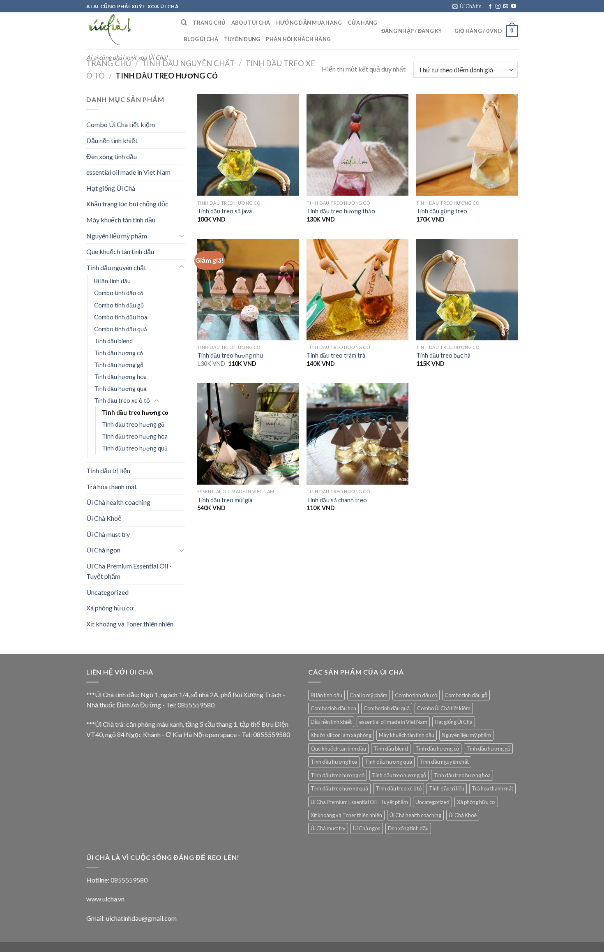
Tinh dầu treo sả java (224, 211)
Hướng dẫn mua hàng (309, 22)
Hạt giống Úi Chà (110, 188)
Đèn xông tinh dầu (111, 156)
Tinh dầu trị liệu (108, 470)
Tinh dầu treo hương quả (135, 448)
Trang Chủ (209, 22)
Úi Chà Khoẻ (104, 518)
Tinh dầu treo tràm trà (336, 355)
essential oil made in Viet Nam (128, 172)
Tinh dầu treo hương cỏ (135, 412)
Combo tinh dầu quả (120, 329)
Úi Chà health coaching (118, 502)
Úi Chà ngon (103, 550)
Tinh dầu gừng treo (441, 211)
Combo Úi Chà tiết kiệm (120, 124)
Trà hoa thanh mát (111, 486)
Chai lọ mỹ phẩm (368, 695)
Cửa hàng (362, 22)
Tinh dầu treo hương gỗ (133, 424)
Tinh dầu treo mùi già (224, 500)
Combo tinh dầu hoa (120, 317)
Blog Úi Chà (201, 39)
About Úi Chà (250, 22)
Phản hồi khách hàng (298, 39)
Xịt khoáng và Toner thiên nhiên (129, 624)
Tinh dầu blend (113, 340)
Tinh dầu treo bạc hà (443, 355)
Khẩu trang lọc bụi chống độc (127, 204)
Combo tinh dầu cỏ (118, 292)
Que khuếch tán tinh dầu (120, 251)
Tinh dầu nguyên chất (188, 63)
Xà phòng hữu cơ (110, 608)
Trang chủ (108, 63)
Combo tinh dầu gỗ (119, 305)
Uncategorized (107, 592)
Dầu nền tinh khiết (112, 140)
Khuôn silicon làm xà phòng (341, 735)
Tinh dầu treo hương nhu (230, 355)
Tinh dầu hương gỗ (118, 364)
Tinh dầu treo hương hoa (135, 436)
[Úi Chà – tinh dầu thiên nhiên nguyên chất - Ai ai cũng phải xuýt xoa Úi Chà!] (127, 30)
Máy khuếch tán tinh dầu (120, 220)
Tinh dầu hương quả (120, 388)
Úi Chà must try (108, 534)
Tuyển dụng (242, 39)
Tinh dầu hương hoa (120, 376)
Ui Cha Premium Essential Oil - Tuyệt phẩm (129, 571)
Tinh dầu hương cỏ (118, 352)
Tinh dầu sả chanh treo (337, 500)
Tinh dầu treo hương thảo (341, 211)
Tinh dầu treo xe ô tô (122, 400)
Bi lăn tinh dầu (112, 280)
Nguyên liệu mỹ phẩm (116, 236)
